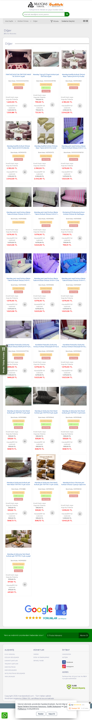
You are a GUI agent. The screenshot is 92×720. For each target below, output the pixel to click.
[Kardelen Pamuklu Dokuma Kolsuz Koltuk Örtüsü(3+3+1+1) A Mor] (46, 329)
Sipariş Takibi (38, 660)
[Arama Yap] (67, 14)
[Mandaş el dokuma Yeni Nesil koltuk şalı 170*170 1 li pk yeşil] (18, 395)
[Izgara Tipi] (84, 21)
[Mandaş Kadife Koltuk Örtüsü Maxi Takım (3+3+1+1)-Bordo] (18, 130)
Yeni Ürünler (10, 676)
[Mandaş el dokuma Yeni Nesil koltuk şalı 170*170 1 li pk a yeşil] (18, 539)
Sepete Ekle (24, 105)
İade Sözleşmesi (11, 670)
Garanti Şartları (11, 660)
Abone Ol (84, 635)
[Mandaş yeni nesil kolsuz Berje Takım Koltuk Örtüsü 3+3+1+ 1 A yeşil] (73, 130)
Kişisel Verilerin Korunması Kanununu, (32, 706)
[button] (54, 21)
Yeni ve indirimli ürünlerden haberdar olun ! (24, 635)
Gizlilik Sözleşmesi (12, 657)
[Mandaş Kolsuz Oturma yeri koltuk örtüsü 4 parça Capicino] (73, 467)
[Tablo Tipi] (87, 21)
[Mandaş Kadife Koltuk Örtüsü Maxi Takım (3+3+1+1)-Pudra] (73, 59)
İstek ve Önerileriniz (41, 657)
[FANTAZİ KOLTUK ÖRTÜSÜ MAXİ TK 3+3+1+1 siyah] (18, 59)
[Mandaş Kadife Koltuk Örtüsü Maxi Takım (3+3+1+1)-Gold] (46, 130)
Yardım (36, 654)
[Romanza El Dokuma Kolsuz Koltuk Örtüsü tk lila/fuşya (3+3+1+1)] (73, 197)
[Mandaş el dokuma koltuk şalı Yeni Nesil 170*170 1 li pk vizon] (18, 467)
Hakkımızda (66, 654)
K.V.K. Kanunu (10, 654)
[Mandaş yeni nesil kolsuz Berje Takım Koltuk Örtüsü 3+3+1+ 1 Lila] (46, 263)
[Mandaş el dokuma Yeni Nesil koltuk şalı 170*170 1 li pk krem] (73, 395)
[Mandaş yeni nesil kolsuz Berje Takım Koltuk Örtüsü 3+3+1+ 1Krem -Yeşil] (18, 263)
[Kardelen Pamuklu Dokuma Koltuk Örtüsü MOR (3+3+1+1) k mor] (18, 329)
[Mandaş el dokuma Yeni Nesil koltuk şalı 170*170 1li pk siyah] (46, 395)
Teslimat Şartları (11, 664)
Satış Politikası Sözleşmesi (15, 673)
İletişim (65, 657)
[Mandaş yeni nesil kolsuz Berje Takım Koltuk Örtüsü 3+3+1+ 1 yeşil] (18, 197)
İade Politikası (10, 667)
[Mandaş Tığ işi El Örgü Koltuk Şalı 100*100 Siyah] (46, 59)
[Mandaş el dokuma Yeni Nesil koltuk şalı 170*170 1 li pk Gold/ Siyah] (46, 467)
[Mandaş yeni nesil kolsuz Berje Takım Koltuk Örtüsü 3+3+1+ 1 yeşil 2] (46, 197)
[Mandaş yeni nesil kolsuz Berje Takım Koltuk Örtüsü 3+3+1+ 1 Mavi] (73, 263)
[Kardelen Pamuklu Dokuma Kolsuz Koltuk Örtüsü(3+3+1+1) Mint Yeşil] (73, 329)
